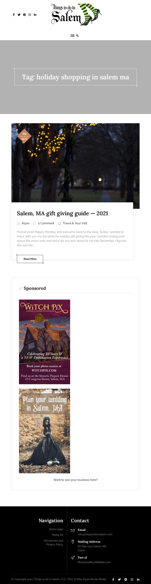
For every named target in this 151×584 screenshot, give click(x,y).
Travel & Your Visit (75, 223)
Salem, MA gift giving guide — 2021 (62, 213)
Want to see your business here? (75, 480)
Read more (30, 259)
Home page (56, 529)
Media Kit (57, 534)
